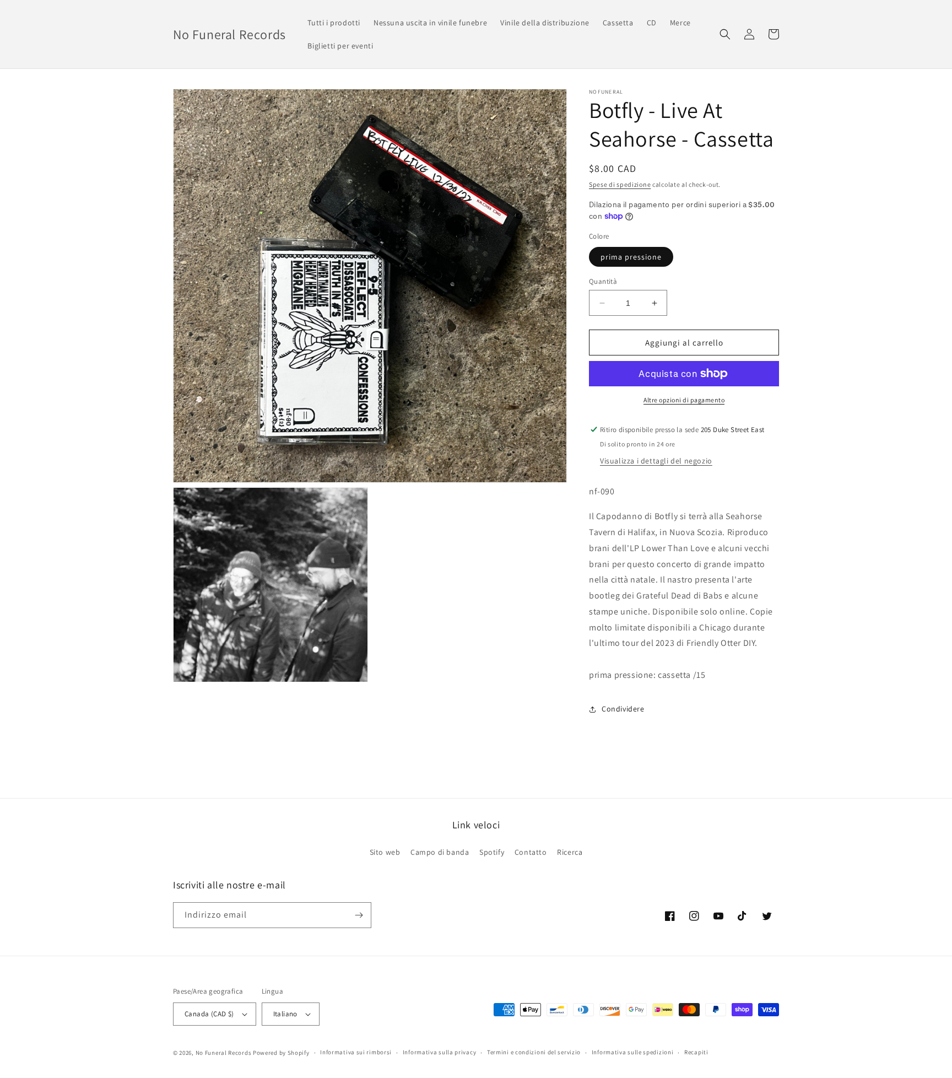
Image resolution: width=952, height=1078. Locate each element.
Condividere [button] (623, 709)
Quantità (603, 281)
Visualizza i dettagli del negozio (656, 461)
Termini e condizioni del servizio (534, 1052)
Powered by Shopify (281, 1053)
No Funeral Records (224, 1053)
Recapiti (696, 1052)
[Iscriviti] (359, 915)
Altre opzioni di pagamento (683, 400)
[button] (725, 34)
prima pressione (631, 257)
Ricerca (569, 852)
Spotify (491, 852)
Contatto (531, 852)
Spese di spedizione (620, 184)
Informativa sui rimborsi (356, 1052)
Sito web (385, 852)
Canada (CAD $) (209, 1013)
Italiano (285, 1013)
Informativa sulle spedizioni (633, 1052)
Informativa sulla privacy (440, 1052)
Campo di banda (439, 852)
